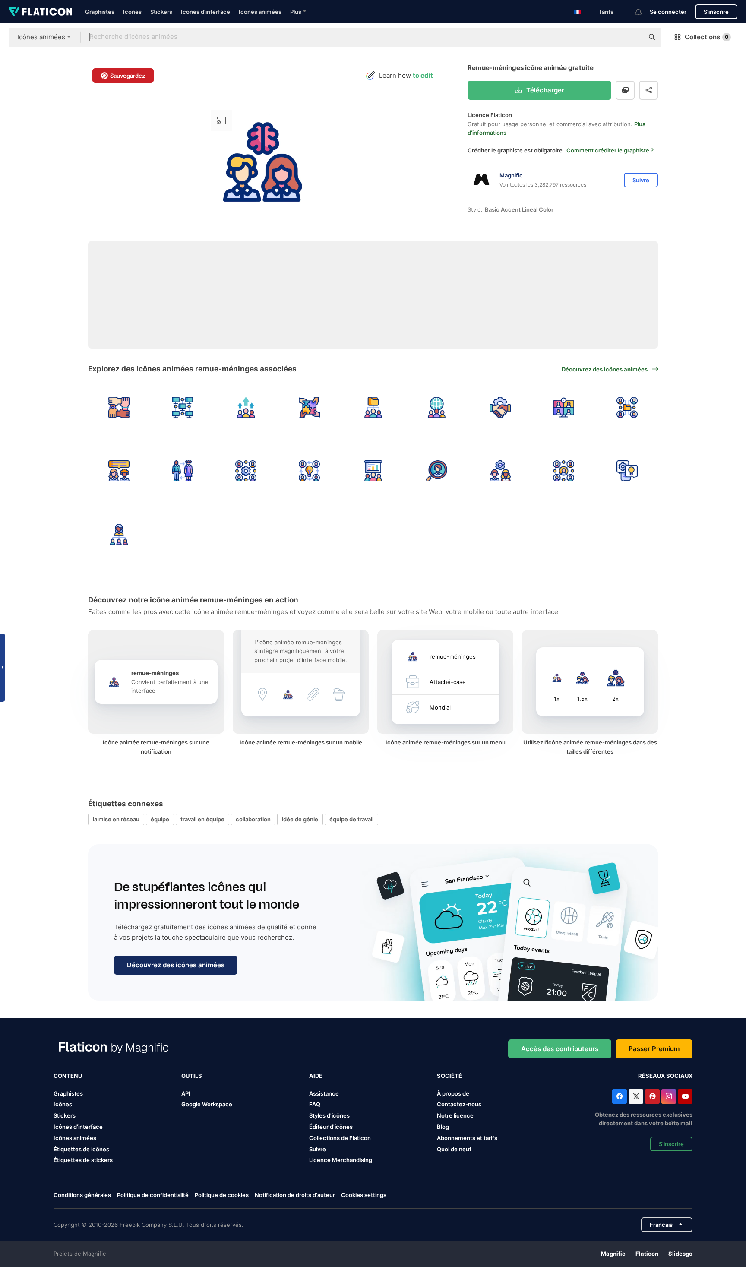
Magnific (613, 1253)
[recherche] (436, 470)
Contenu (68, 1075)
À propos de (453, 1093)
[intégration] (500, 470)
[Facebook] (619, 1096)
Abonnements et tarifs (467, 1137)
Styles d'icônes (329, 1115)
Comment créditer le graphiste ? (610, 150)
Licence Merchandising (340, 1159)
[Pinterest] (652, 1096)
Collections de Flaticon (340, 1137)
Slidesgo (680, 1253)
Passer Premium (654, 1049)
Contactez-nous (459, 1104)
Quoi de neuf (454, 1149)
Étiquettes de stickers (83, 1159)
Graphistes (99, 11)
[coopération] (309, 407)
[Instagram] (668, 1096)
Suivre (317, 1149)
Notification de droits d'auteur (295, 1194)
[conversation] (627, 470)
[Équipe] (119, 470)
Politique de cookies (222, 1194)
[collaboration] (119, 407)
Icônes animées (260, 11)
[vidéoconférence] (564, 407)
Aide (315, 1075)
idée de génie (300, 819)
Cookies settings (363, 1195)
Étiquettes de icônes (81, 1149)
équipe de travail (351, 819)
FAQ (314, 1104)
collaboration (253, 819)
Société (449, 1075)
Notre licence (455, 1115)
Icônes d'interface (205, 11)
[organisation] (119, 534)
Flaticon (646, 1253)
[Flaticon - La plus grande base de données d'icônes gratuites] (40, 11)
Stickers (161, 11)
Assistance (324, 1093)
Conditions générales (82, 1194)
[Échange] (182, 470)
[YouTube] (685, 1096)
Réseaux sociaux (665, 1075)
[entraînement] (373, 470)
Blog (443, 1126)
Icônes (132, 11)
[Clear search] (632, 37)
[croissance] (245, 407)
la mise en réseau (116, 819)
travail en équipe (202, 819)
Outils (191, 1075)
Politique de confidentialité (153, 1194)
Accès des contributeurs (559, 1049)
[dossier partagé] (627, 407)
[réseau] (182, 407)
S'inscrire (716, 11)
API (185, 1093)
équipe (160, 819)
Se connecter (668, 11)
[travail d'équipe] (373, 407)
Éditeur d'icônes (331, 1126)
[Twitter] (636, 1096)
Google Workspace (206, 1104)
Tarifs (605, 11)
